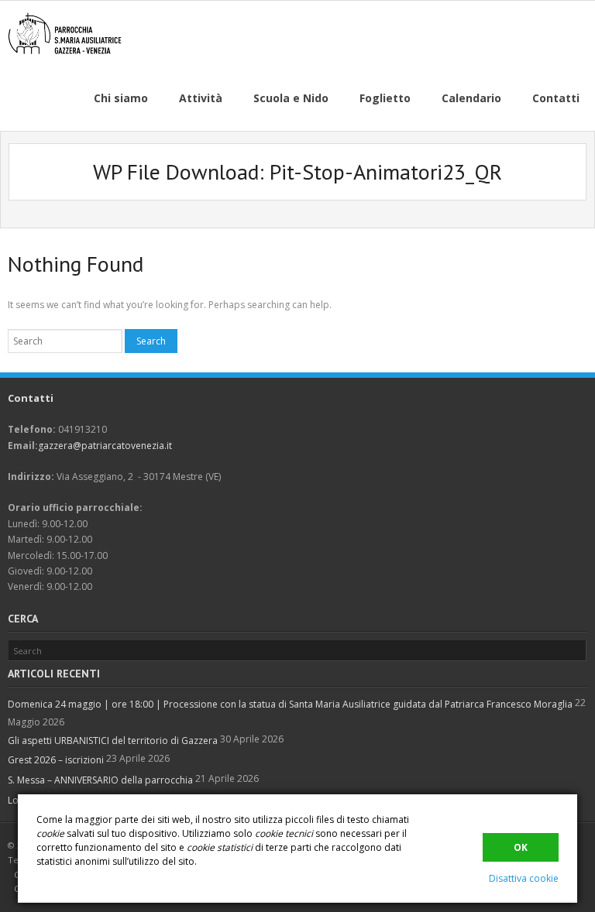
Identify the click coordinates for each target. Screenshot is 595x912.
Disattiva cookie (524, 878)
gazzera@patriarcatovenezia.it (105, 445)
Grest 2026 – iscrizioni (56, 759)
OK (521, 847)
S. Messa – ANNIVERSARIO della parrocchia (100, 780)
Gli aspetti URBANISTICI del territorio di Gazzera (113, 740)
